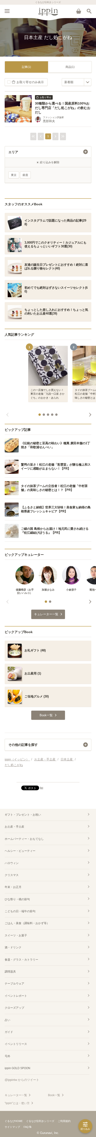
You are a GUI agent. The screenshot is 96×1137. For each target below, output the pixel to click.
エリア (13, 152)
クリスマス (12, 875)
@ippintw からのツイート (22, 1080)
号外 (7, 1056)
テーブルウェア (14, 983)
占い (7, 1020)
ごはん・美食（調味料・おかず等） (27, 923)
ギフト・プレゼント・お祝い (23, 814)
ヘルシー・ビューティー (20, 851)
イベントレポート (16, 995)
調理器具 (10, 971)
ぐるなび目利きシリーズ (40, 1121)
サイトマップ (12, 1126)
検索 (89, 11)
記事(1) (26, 67)
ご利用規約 (64, 1121)
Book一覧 (54, 1095)
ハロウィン (12, 863)
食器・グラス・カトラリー (21, 959)
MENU (7, 11)
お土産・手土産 (14, 826)
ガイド (9, 1032)
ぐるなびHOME (14, 1121)
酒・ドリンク (13, 947)
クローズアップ (14, 1007)
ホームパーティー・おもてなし (24, 839)
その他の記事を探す (23, 745)
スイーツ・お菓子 (16, 935)
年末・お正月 (13, 887)
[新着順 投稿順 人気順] (76, 82)
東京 (14, 175)
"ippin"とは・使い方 (17, 1103)
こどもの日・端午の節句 (20, 911)
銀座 (25, 175)
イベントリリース (16, 1044)
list (41, 787)
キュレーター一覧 (16, 1095)
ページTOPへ (48, 776)
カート (78, 11)
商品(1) (70, 67)
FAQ (26, 1126)
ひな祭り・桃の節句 (17, 899)
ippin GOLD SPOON (17, 1068)
